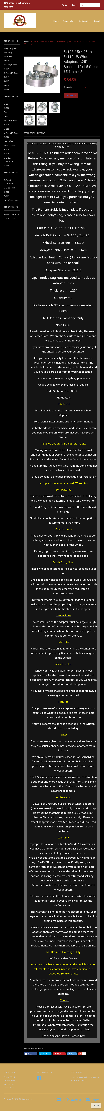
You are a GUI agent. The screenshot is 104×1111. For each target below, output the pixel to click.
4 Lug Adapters (10, 48)
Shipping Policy (9, 1084)
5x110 (6, 124)
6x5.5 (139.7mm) (11, 200)
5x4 (5, 112)
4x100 (6, 60)
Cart (66, 5)
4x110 (6, 68)
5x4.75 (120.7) (10, 141)
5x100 (6, 108)
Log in (74, 5)
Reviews (41, 133)
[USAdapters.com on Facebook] (39, 1079)
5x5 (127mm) (9, 145)
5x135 (6, 153)
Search (97, 21)
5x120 (6, 137)
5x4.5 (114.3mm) (11, 133)
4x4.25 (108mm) (11, 64)
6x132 (6, 192)
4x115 (6, 77)
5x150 (6, 165)
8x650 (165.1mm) (11, 214)
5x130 (6, 149)
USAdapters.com (25, 1099)
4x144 (6, 85)
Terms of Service (10, 1077)
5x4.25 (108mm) (11, 120)
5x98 (6, 104)
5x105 (6, 116)
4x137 (6, 81)
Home (55, 21)
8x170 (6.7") (9, 218)
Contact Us (84, 21)
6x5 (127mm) (9, 187)
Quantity (68, 87)
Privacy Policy (9, 1081)
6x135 (6, 196)
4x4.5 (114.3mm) (11, 73)
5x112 (6, 129)
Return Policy (68, 21)
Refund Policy (9, 1088)
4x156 (6, 89)
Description (29, 133)
